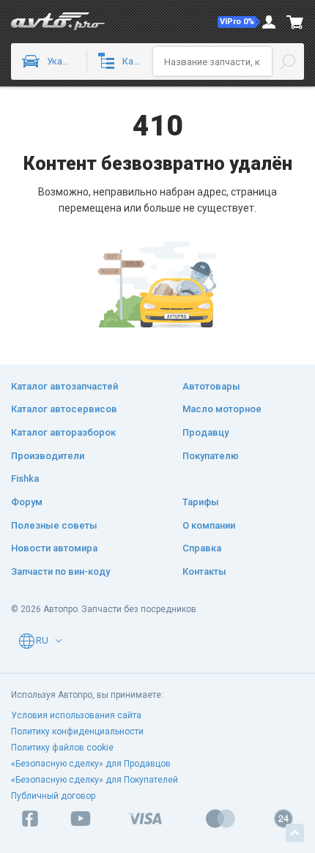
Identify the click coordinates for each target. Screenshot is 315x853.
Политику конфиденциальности (77, 731)
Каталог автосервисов (64, 408)
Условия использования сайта (76, 715)
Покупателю (210, 455)
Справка (201, 548)
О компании (208, 525)
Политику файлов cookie (62, 747)
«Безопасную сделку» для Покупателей (94, 780)
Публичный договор (53, 796)
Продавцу (205, 432)
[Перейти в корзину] (295, 22)
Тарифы (200, 501)
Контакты (204, 571)
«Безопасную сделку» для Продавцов (91, 764)
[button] (239, 22)
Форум (26, 501)
